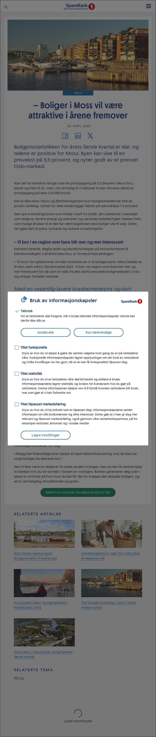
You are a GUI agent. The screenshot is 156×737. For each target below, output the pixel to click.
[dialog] (78, 368)
